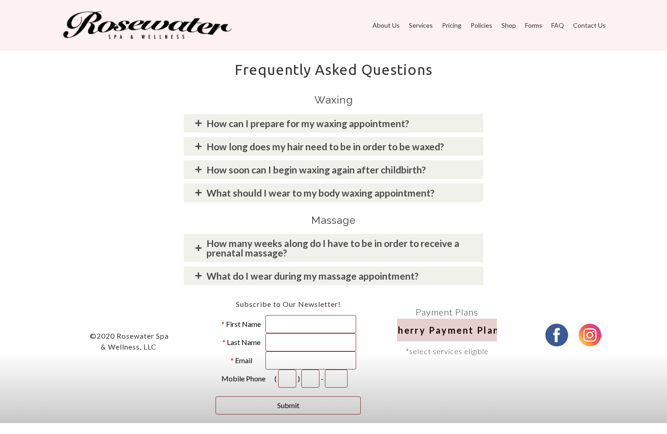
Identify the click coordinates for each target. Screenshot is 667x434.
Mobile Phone (243, 378)
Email (243, 360)
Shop (508, 25)
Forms (533, 25)
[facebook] (556, 335)
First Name (243, 324)
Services (421, 25)
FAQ (557, 25)
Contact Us (589, 25)
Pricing (451, 25)
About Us (386, 25)
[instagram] (590, 335)
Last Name (243, 342)
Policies (481, 25)
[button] (447, 330)
